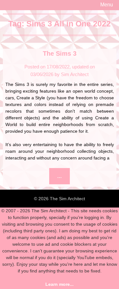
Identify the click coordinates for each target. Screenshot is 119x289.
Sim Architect (75, 74)
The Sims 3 (59, 53)
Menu (106, 4)
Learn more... (59, 284)
